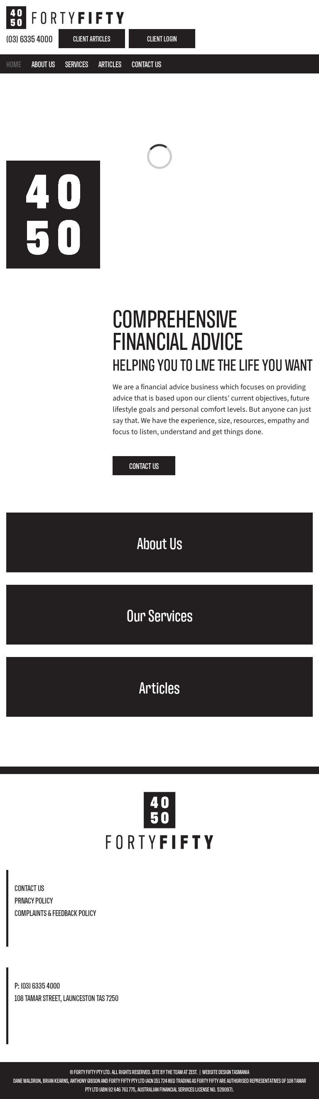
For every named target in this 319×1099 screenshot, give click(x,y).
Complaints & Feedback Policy (55, 912)
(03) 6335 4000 (29, 38)
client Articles (91, 38)
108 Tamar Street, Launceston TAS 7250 (66, 997)
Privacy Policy (34, 900)
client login (162, 38)
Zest (192, 1071)
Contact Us (29, 887)
